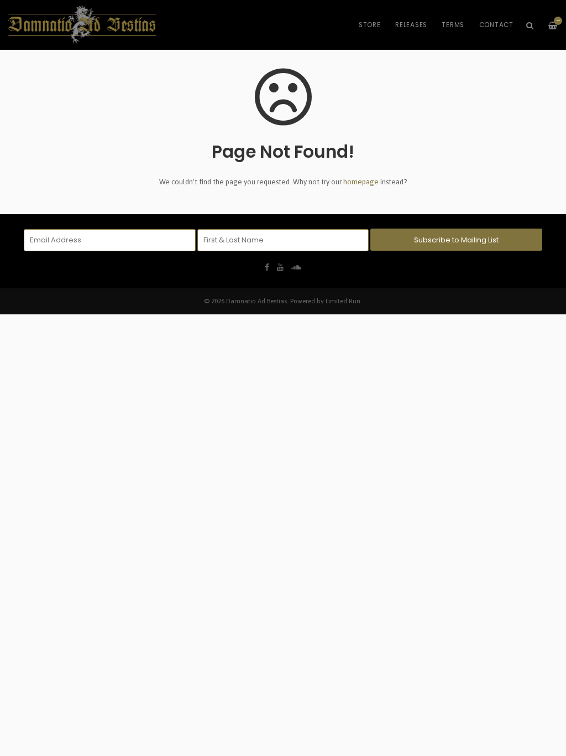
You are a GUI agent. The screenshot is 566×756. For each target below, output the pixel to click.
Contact (496, 24)
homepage (361, 182)
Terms (453, 24)
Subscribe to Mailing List (456, 240)
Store (370, 24)
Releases (411, 24)
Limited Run (343, 300)
